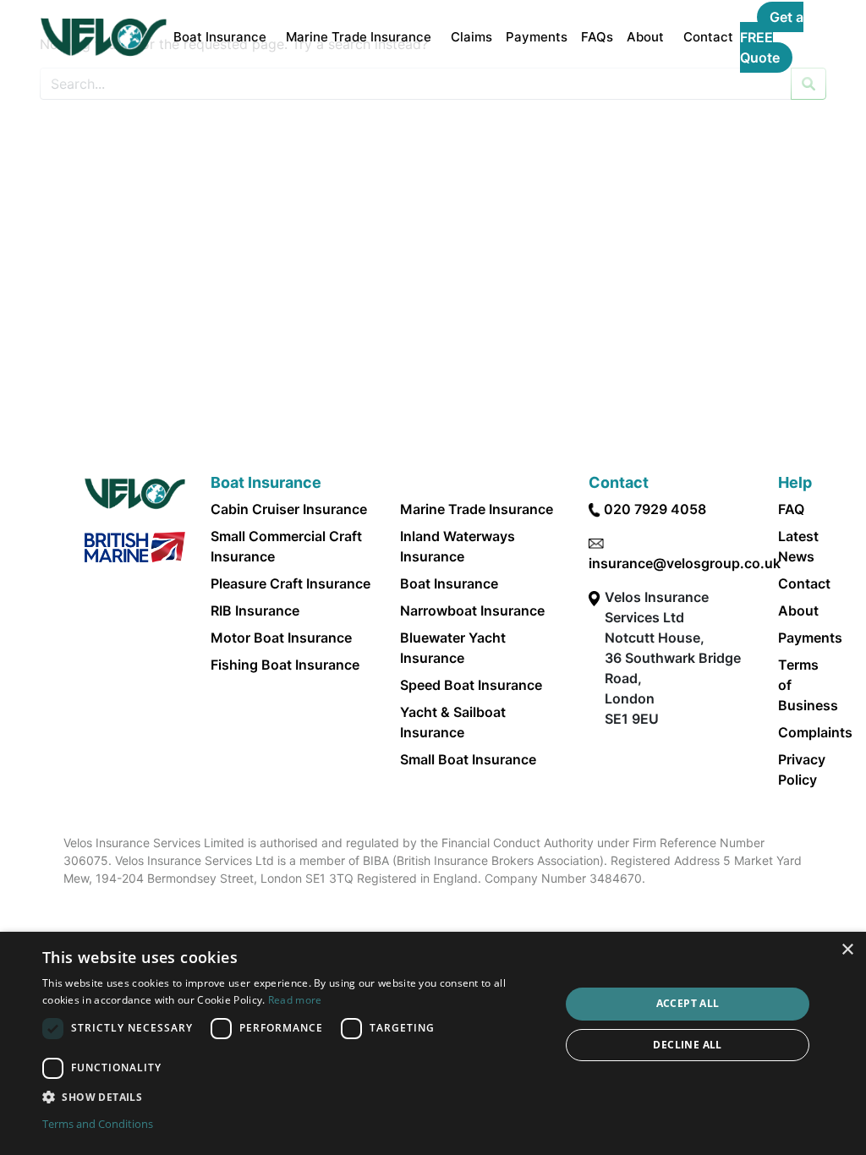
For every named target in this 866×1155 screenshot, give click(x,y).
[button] (293, 1096)
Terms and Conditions (97, 1123)
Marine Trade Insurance (358, 37)
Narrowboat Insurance (472, 610)
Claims (471, 37)
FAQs (597, 37)
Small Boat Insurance (468, 759)
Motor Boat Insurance (281, 637)
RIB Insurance (255, 610)
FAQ (791, 509)
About (645, 37)
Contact (708, 37)
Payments (536, 37)
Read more (295, 1000)
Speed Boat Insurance (471, 684)
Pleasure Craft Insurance (290, 583)
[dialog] (433, 1043)
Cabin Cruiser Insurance (289, 509)
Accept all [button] (688, 1003)
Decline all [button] (687, 1044)
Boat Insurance (219, 37)
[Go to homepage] (104, 37)
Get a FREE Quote (771, 37)
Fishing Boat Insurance (285, 664)
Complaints (815, 732)
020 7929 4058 (655, 509)
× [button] (847, 950)
